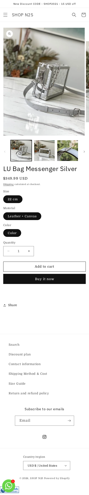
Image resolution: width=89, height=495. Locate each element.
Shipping (8, 184)
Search (14, 344)
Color (12, 233)
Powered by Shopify (57, 478)
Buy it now (44, 279)
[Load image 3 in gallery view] (67, 150)
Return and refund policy (29, 393)
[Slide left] (5, 151)
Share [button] (12, 305)
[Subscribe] (69, 421)
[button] (5, 15)
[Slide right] (84, 151)
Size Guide (17, 383)
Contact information (25, 364)
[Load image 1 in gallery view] (21, 150)
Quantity (9, 242)
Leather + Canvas (22, 216)
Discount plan (20, 354)
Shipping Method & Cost (28, 373)
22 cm (13, 199)
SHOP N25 (36, 478)
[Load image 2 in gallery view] (44, 150)
